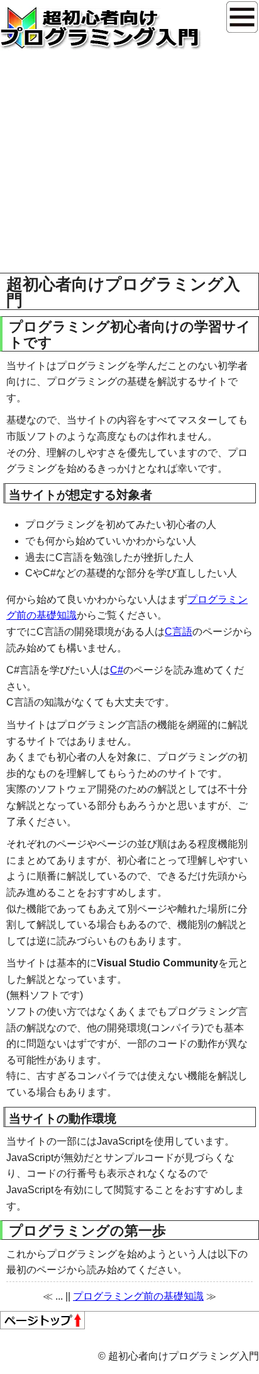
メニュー (242, 17)
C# (116, 670)
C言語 (178, 631)
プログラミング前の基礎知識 (138, 1296)
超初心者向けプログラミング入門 (100, 28)
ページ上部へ (42, 1320)
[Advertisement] (129, 186)
